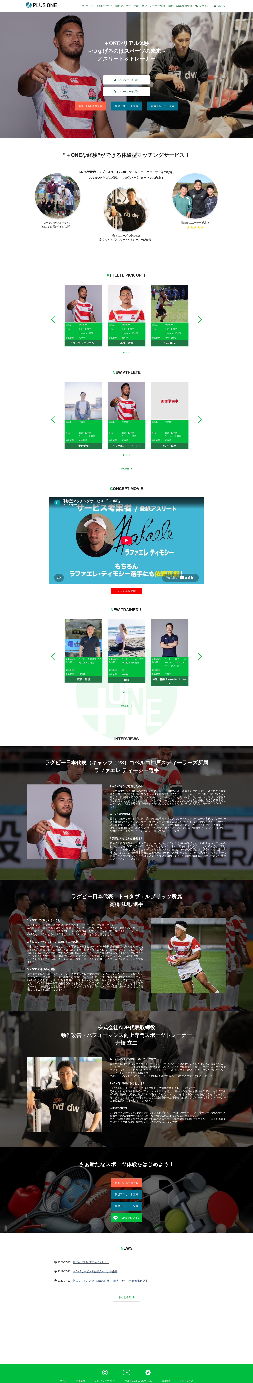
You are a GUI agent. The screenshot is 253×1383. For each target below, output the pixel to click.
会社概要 (166, 1381)
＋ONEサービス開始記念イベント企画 (95, 1271)
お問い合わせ (104, 5)
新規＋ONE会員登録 (180, 5)
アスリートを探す (129, 79)
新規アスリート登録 (127, 5)
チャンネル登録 (127, 590)
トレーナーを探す (129, 91)
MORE (125, 468)
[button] (53, 319)
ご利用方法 (86, 5)
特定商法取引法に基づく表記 (138, 1381)
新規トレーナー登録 (153, 5)
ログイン (204, 5)
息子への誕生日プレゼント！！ (91, 1262)
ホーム (63, 1381)
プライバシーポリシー (105, 1381)
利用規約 (80, 1381)
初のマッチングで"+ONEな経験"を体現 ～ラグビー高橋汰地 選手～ (111, 1280)
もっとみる (124, 1297)
